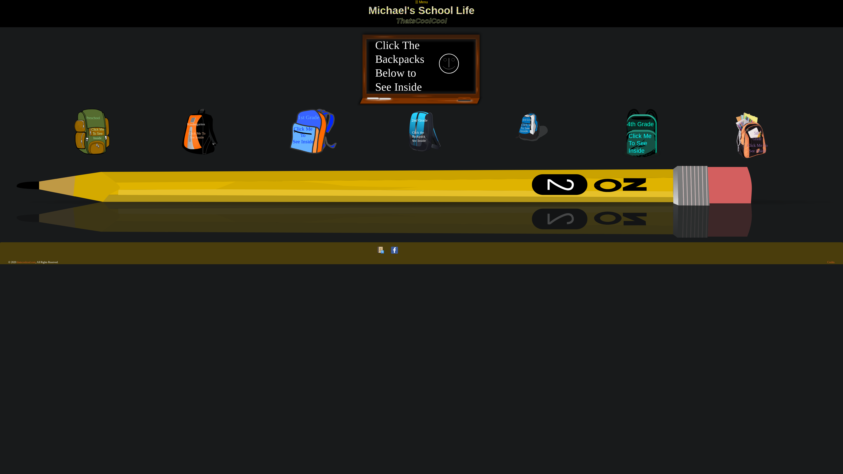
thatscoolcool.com (26, 262)
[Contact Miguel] (380, 255)
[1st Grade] (313, 135)
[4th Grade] (641, 135)
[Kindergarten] (200, 135)
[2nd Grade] (425, 135)
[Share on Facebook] (394, 255)
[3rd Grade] (531, 135)
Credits (831, 262)
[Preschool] (92, 135)
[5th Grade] (751, 135)
